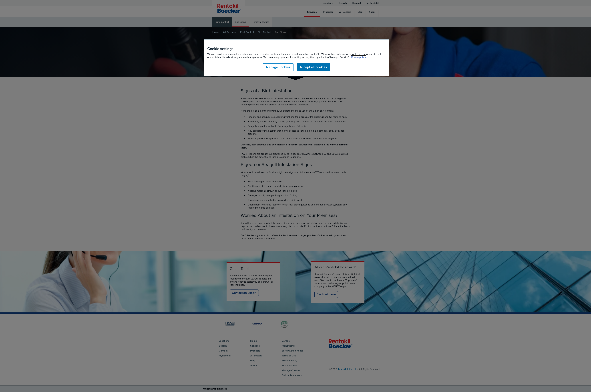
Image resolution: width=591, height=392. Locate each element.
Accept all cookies (313, 67)
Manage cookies (278, 67)
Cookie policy (358, 57)
